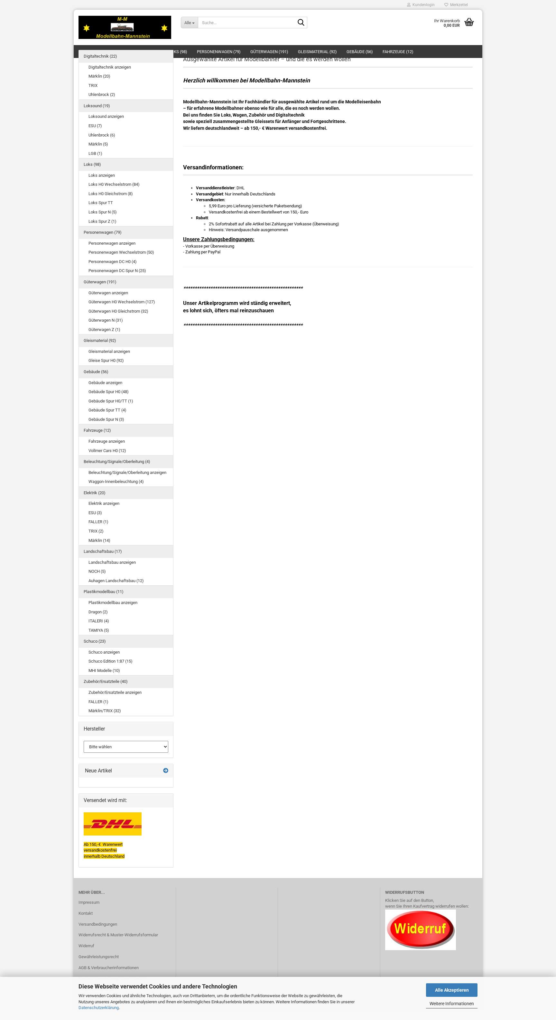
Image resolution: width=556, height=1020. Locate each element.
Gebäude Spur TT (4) (107, 410)
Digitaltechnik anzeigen (109, 67)
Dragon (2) (98, 611)
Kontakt (86, 913)
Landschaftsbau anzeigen (112, 562)
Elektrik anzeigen (103, 503)
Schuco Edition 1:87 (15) (110, 661)
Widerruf (86, 945)
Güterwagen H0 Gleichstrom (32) (118, 311)
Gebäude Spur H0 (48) (108, 391)
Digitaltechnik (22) (100, 56)
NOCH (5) (97, 571)
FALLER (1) (98, 521)
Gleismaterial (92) (100, 340)
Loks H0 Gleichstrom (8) (110, 193)
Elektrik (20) (95, 492)
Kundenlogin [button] (423, 5)
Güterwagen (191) (100, 281)
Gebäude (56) (96, 371)
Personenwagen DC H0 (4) (112, 261)
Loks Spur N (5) (102, 212)
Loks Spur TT (100, 202)
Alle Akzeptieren (452, 990)
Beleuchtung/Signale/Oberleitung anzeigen (127, 472)
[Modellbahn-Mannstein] (125, 27)
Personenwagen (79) (103, 232)
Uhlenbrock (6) (101, 135)
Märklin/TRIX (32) (104, 710)
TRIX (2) (96, 531)
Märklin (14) (99, 540)
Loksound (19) (97, 105)
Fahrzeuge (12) (97, 430)
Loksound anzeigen (106, 116)
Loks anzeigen (101, 175)
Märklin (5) (98, 144)
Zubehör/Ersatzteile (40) (106, 681)
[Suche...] (301, 23)
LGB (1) (95, 153)
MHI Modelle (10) (104, 670)
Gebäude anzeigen (105, 382)
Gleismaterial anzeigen (109, 351)
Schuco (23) (95, 641)
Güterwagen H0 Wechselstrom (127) (121, 301)
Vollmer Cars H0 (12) (107, 450)
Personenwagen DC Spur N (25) (117, 270)
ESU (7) (95, 125)
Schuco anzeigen (104, 652)
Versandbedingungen (98, 924)
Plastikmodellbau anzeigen (112, 602)
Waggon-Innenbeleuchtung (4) (116, 481)
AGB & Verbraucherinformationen (109, 967)
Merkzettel (458, 5)
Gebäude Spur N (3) (106, 419)
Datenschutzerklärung (99, 1007)
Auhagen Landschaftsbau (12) (116, 580)
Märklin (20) (99, 76)
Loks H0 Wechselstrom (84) (114, 184)
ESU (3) (95, 512)
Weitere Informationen (452, 1003)
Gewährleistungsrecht (99, 956)
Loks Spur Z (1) (102, 221)
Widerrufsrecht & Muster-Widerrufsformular (118, 934)
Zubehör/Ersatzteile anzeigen (115, 692)
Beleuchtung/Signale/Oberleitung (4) (117, 461)
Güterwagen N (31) (105, 320)
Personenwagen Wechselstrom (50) (121, 252)
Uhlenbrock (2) (101, 94)
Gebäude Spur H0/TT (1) (110, 401)
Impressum (89, 902)
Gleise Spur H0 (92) (106, 360)
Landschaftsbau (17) (103, 551)
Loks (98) (92, 164)
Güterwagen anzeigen (108, 292)
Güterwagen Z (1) (104, 329)
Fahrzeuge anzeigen (106, 441)
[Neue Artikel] (165, 771)
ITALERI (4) (98, 621)
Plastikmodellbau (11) (104, 591)
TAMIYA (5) (98, 630)
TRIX (92, 85)
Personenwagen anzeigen (111, 243)
